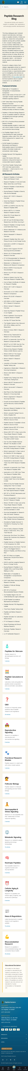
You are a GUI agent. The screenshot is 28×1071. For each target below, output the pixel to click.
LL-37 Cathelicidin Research (12, 634)
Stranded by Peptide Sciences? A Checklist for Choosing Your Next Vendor (13, 524)
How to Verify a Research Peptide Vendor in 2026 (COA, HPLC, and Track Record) (13, 530)
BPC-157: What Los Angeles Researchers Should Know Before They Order (13, 557)
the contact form (18, 77)
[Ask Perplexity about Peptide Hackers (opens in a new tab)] (14, 1059)
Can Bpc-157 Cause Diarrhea (12, 320)
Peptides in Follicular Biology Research (13, 112)
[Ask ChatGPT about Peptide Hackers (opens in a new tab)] (2, 1059)
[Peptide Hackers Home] (3, 2)
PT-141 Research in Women (12, 621)
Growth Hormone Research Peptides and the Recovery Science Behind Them (14, 403)
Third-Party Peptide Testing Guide (12, 165)
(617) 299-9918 (5, 1012)
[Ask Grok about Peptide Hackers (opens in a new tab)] (6, 1059)
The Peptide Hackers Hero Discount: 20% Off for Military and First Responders (14, 325)
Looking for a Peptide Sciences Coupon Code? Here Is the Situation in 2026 (14, 479)
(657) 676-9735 (5, 1022)
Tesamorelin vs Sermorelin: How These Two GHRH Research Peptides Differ (14, 462)
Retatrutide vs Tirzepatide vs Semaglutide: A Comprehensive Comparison (11, 91)
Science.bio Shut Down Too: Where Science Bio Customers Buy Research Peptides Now (14, 537)
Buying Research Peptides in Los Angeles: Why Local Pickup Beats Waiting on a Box (13, 569)
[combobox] (14, 7)
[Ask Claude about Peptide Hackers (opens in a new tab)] (10, 1059)
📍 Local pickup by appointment (9, 1026)
